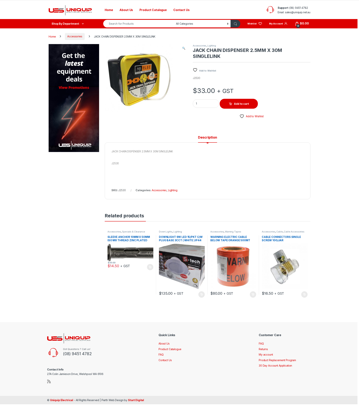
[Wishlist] (254, 23)
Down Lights (165, 231)
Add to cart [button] (150, 267)
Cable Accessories (294, 231)
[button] (183, 48)
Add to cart (241, 103)
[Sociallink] (49, 381)
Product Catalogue (153, 10)
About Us (126, 10)
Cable (279, 231)
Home (109, 10)
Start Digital (136, 400)
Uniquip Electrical (61, 400)
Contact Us (181, 10)
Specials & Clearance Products (126, 232)
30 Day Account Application (275, 365)
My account (266, 354)
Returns (263, 349)
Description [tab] (207, 137)
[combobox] (138, 23)
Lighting (211, 45)
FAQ (161, 354)
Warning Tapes (233, 231)
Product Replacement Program (277, 360)
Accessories (74, 36)
